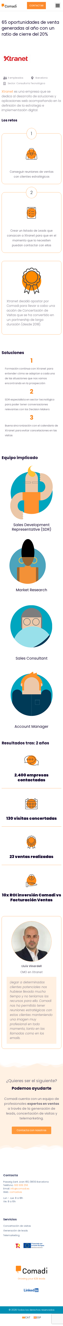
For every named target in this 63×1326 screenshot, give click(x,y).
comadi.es (16, 1192)
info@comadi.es (19, 1188)
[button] (58, 5)
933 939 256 (21, 1185)
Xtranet (7, 91)
